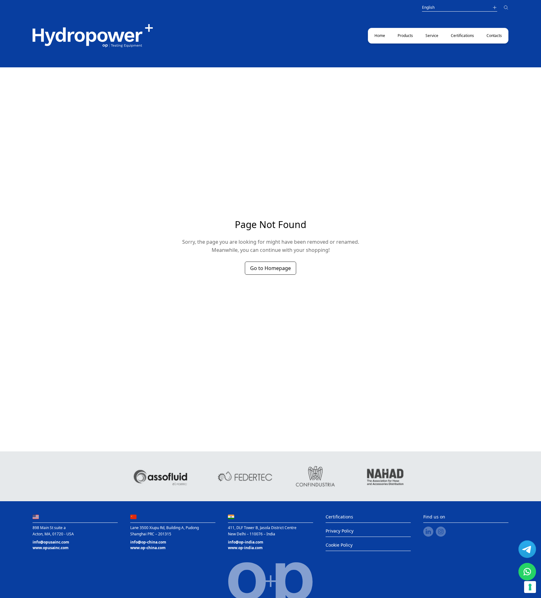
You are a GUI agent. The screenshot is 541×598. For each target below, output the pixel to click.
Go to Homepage (270, 268)
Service (431, 35)
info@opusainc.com (51, 542)
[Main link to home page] (93, 35)
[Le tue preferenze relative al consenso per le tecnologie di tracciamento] (530, 587)
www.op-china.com (148, 547)
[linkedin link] (428, 532)
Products (405, 35)
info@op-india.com (245, 542)
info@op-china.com (148, 542)
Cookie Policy (339, 545)
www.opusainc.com (51, 547)
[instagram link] (441, 532)
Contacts (494, 35)
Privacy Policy (339, 531)
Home (379, 35)
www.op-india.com (245, 547)
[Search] (505, 8)
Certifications (462, 35)
